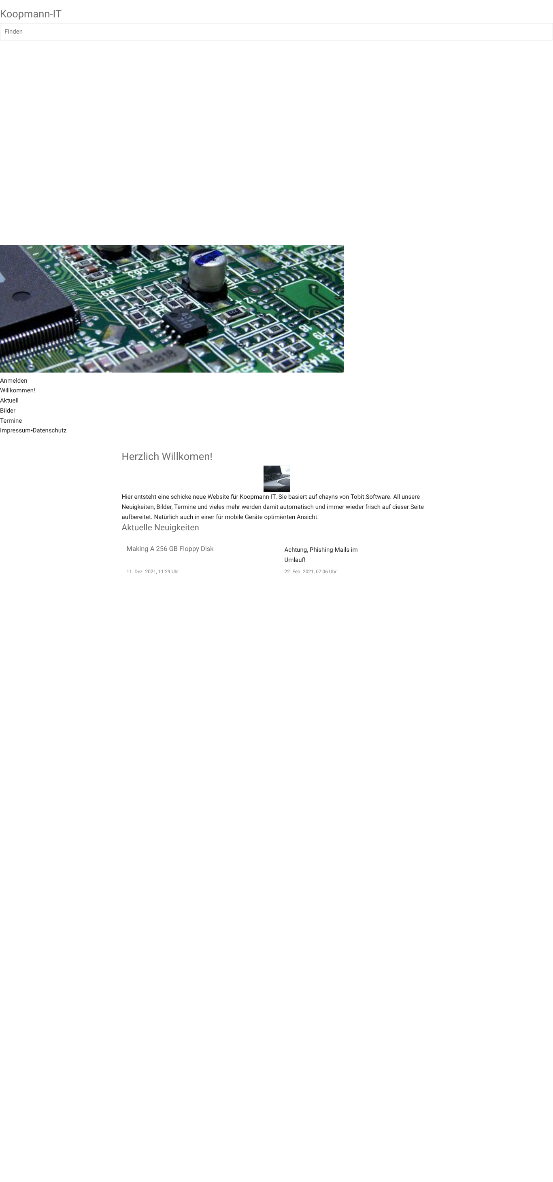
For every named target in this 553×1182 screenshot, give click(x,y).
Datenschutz (50, 430)
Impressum (15, 430)
